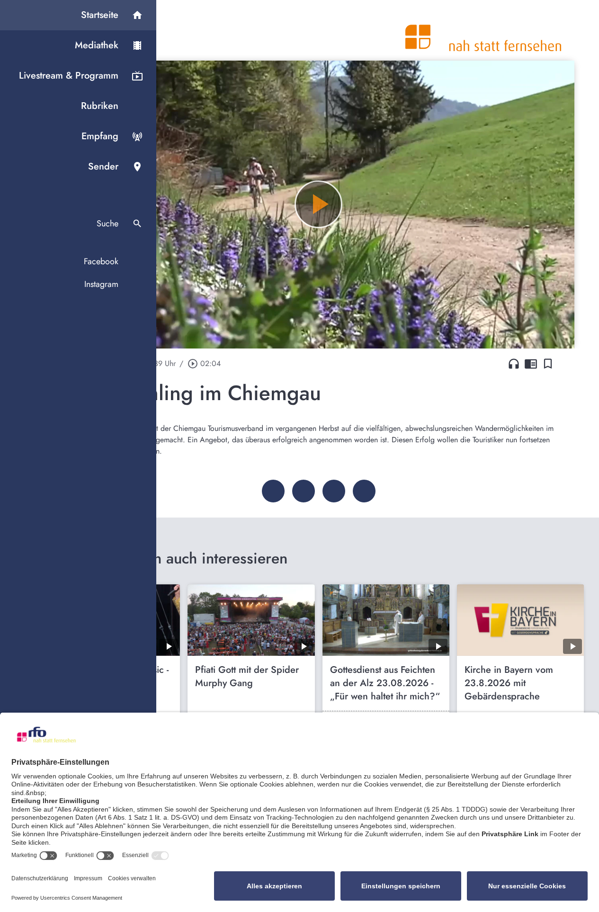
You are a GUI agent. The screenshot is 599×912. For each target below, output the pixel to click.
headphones (513, 363)
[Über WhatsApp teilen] (333, 491)
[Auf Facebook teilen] (273, 491)
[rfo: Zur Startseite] (483, 30)
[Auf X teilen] (303, 491)
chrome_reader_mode (530, 363)
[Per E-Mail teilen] (364, 491)
